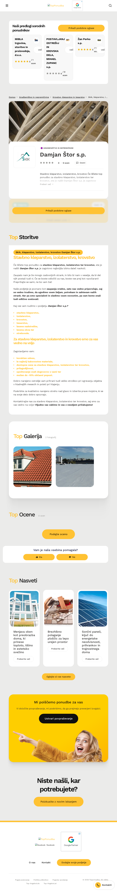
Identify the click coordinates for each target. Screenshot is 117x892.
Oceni (82, 163)
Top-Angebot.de (33, 883)
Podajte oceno (58, 534)
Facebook (51, 845)
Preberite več (23, 659)
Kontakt (46, 862)
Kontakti (107, 885)
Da (40, 557)
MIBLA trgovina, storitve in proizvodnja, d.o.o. (22, 47)
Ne (73, 557)
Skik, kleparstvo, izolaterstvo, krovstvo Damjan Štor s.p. (48, 252)
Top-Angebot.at (50, 883)
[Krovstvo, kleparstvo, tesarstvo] (32, 466)
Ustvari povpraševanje (58, 718)
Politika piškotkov (41, 880)
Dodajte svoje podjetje (73, 862)
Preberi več (46, 184)
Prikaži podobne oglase (81, 28)
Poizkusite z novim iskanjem (59, 801)
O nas (32, 862)
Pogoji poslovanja (22, 880)
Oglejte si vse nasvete (59, 676)
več (40, 49)
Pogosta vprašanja (60, 880)
